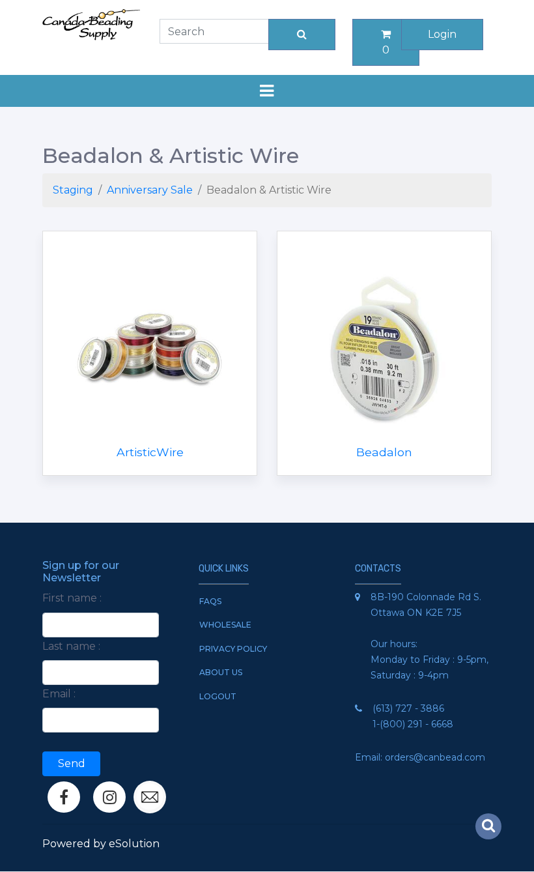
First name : (72, 598)
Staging (73, 190)
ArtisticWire (150, 452)
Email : (59, 694)
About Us (220, 672)
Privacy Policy (233, 649)
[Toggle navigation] (267, 91)
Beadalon (384, 452)
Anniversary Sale (150, 190)
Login (442, 34)
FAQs (210, 601)
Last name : (71, 646)
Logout (217, 696)
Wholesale (225, 625)
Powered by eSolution (101, 843)
